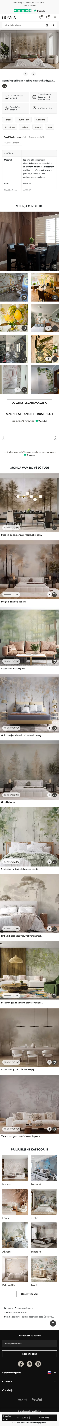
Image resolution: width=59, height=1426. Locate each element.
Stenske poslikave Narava (15, 1312)
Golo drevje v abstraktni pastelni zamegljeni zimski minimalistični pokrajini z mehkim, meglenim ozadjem (22, 735)
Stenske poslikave (23, 1308)
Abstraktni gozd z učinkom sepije (18, 1069)
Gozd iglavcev (8, 802)
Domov (7, 1308)
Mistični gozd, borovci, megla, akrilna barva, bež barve (22, 534)
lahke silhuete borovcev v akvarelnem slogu (22, 935)
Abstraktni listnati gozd (13, 668)
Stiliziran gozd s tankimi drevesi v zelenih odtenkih (22, 1002)
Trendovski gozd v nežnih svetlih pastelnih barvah (22, 1136)
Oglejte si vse (29, 1293)
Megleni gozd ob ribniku (13, 601)
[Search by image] (47, 25)
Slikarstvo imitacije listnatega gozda (19, 869)
